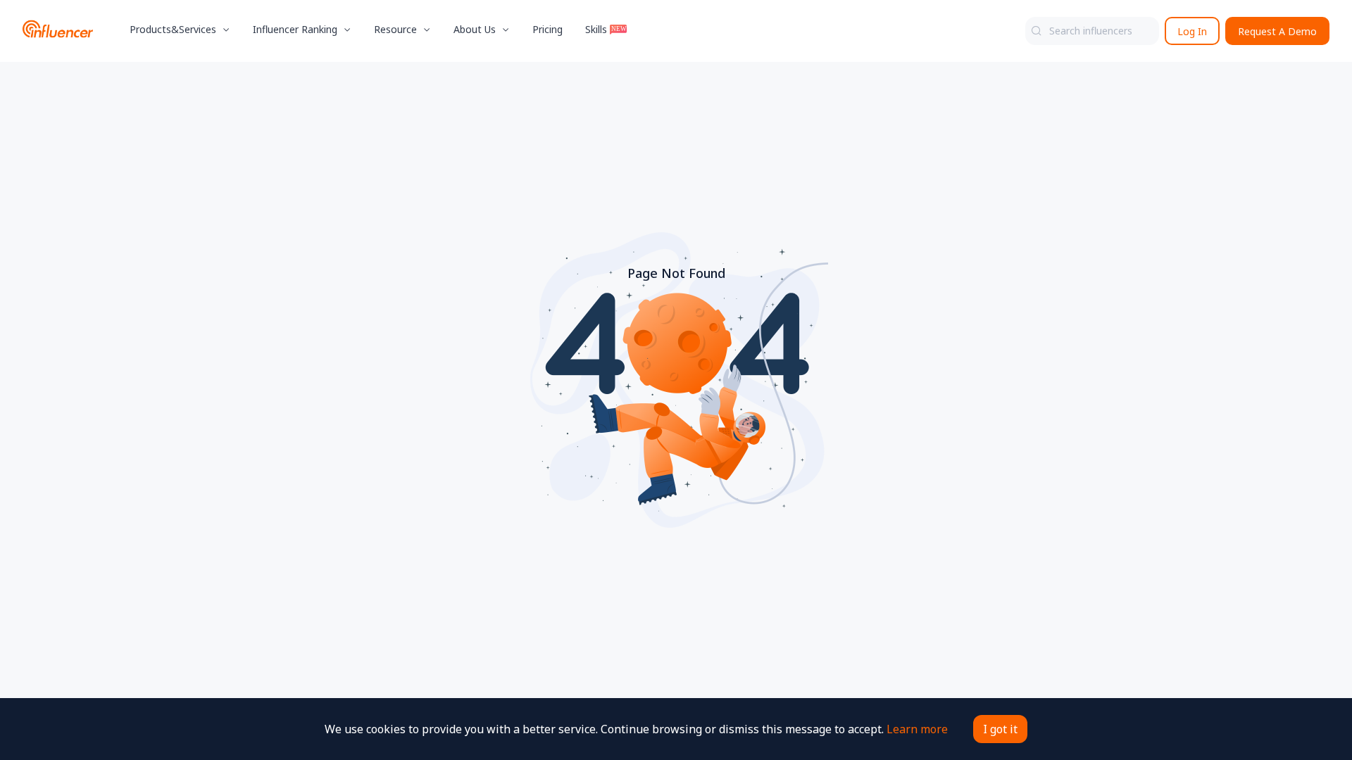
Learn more (917, 729)
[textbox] (1092, 31)
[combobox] (1092, 31)
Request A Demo (1277, 31)
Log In (1192, 31)
